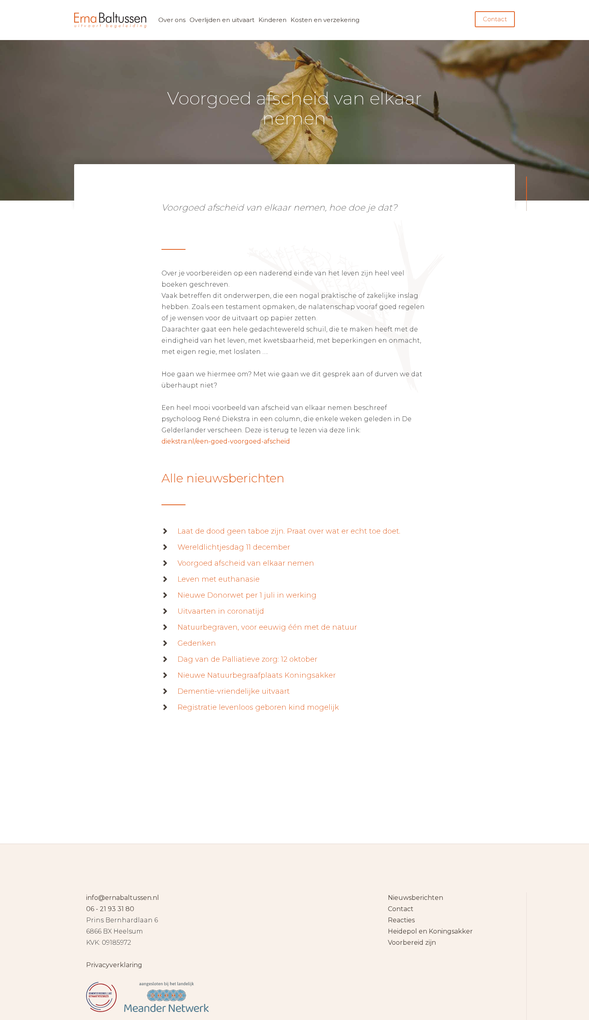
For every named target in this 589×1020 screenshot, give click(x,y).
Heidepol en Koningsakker (430, 931)
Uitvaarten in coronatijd (221, 611)
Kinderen (272, 20)
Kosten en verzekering (324, 20)
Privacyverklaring (114, 965)
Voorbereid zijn (412, 942)
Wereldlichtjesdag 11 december (234, 547)
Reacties (401, 920)
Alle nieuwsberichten (222, 478)
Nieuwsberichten (415, 898)
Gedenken (197, 643)
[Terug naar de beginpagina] (110, 20)
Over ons (172, 20)
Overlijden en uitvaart (222, 20)
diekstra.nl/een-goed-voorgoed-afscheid (225, 441)
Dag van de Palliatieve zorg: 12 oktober (247, 659)
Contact (495, 19)
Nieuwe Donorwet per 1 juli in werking (247, 595)
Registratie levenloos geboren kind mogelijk (258, 707)
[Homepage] (294, 952)
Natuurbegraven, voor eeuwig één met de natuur (267, 627)
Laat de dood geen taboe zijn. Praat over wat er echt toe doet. (289, 531)
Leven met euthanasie (219, 579)
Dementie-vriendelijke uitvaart (234, 691)
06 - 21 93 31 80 (110, 909)
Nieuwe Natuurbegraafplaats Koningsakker (257, 675)
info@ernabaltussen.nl (122, 898)
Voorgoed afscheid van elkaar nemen (246, 563)
